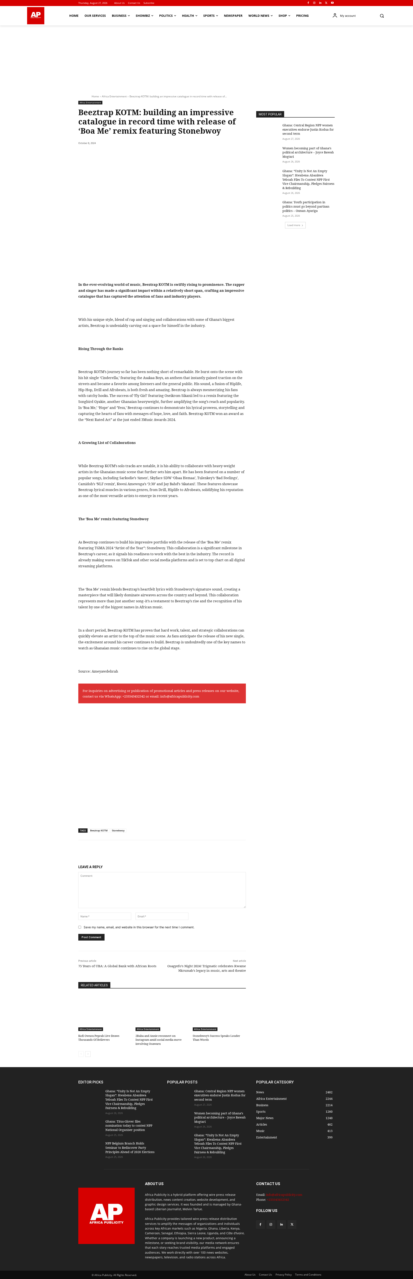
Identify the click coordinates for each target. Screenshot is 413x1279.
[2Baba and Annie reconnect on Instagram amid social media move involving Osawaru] (162, 1012)
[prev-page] (81, 1054)
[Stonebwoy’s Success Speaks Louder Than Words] (219, 1012)
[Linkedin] (320, 3)
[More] (167, 154)
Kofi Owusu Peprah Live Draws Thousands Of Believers (98, 1038)
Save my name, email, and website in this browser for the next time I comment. (139, 927)
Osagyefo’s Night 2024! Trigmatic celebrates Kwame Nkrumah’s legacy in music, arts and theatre (206, 968)
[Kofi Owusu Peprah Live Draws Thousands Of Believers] (104, 1012)
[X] (326, 3)
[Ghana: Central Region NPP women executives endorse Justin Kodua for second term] (268, 131)
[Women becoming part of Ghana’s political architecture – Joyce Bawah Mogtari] (268, 154)
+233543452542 (133, 696)
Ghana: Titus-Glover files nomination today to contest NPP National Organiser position (128, 1125)
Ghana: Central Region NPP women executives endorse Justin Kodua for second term (308, 129)
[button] (382, 16)
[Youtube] (332, 3)
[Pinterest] (127, 154)
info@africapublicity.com (179, 696)
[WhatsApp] (137, 154)
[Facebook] (308, 3)
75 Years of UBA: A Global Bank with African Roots (117, 966)
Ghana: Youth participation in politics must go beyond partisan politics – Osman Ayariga (305, 206)
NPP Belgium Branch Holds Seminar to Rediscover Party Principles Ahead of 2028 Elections (129, 1147)
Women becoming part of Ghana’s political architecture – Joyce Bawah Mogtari (308, 152)
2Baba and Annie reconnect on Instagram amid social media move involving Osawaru (159, 1039)
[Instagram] (314, 3)
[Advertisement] (206, 58)
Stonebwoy (118, 830)
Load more (293, 225)
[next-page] (88, 1054)
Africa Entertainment (114, 96)
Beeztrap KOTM (99, 830)
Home (95, 96)
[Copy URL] (157, 154)
